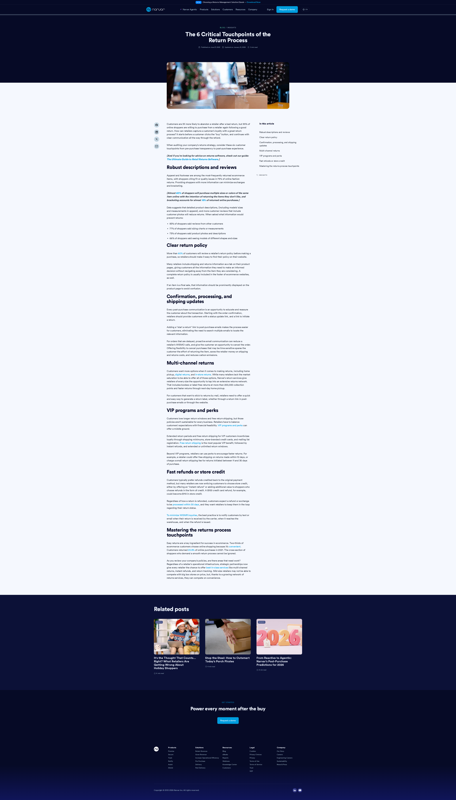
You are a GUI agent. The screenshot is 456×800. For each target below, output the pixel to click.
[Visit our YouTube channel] (300, 790)
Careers (280, 754)
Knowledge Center (230, 764)
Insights (231, 28)
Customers (227, 768)
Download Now (253, 2)
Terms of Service (256, 764)
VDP (251, 771)
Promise (171, 751)
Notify (170, 761)
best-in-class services (217, 567)
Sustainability (282, 761)
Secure (170, 754)
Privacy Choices (256, 754)
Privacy (252, 758)
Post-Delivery (200, 768)
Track (170, 758)
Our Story (280, 751)
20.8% (191, 550)
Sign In (270, 9)
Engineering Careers (284, 758)
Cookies (253, 751)
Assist (170, 764)
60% (180, 253)
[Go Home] (156, 759)
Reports (225, 758)
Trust (251, 768)
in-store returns (203, 374)
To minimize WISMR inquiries (182, 515)
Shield (170, 768)
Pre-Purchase (200, 761)
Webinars (226, 761)
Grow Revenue (201, 754)
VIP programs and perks (230, 425)
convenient (234, 546)
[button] (180, 748)
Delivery (198, 764)
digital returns (182, 374)
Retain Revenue (201, 751)
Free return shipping (190, 443)
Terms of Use (254, 761)
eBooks (225, 754)
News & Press (282, 764)
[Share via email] (156, 146)
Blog (224, 751)
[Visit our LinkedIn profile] (295, 790)
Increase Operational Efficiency (207, 758)
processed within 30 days (186, 504)
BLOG (222, 28)
